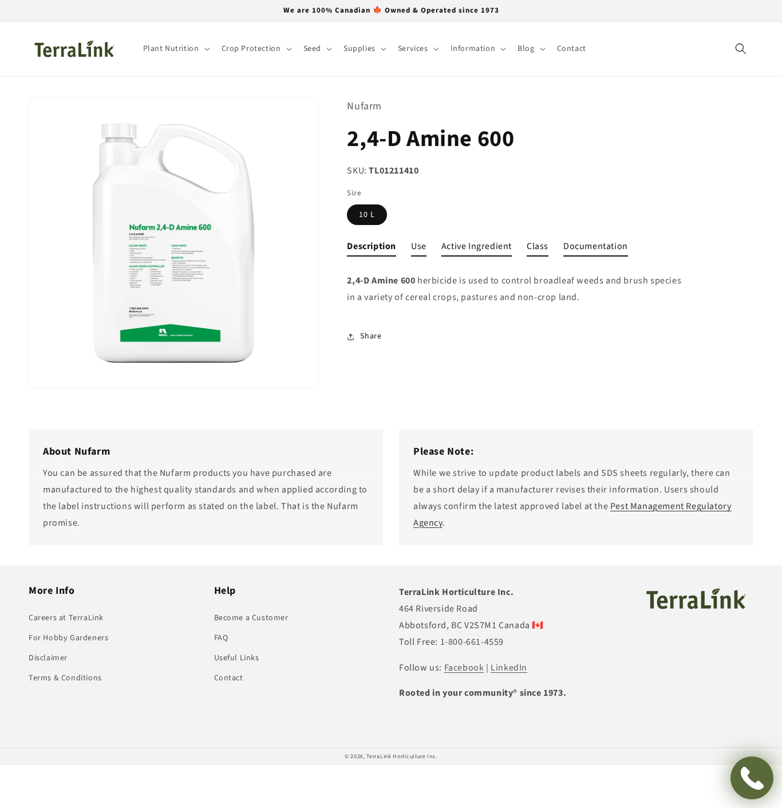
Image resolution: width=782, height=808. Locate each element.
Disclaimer (48, 658)
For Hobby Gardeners (68, 638)
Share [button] (370, 336)
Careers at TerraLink (66, 618)
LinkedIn (509, 667)
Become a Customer (251, 618)
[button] (175, 49)
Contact (228, 678)
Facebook (464, 667)
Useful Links (236, 658)
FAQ (221, 638)
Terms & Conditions (65, 678)
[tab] (371, 249)
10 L (367, 214)
